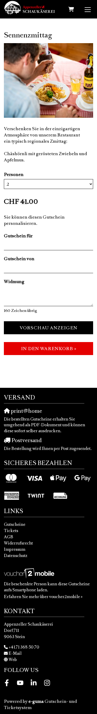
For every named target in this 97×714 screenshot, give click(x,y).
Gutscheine (14, 524)
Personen (14, 174)
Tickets (11, 530)
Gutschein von (19, 259)
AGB (8, 537)
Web (13, 659)
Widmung (14, 281)
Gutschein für (18, 236)
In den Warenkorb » (48, 348)
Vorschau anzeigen (48, 328)
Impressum (14, 549)
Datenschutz (15, 555)
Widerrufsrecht (18, 543)
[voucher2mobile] (30, 573)
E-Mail (15, 653)
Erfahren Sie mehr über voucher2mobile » (43, 596)
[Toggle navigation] (87, 9)
